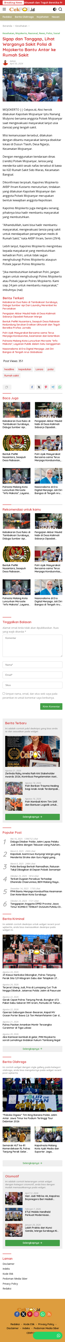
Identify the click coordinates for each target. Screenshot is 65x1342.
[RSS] (49, 1314)
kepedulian (25, 369)
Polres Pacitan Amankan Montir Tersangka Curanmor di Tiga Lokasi (27, 1026)
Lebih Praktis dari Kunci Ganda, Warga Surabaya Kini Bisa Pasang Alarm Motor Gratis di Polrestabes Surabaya (42, 1229)
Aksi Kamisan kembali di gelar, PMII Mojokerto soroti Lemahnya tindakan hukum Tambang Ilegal (31, 1038)
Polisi (49, 33)
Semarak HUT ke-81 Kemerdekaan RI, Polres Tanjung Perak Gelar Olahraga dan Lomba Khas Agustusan (16, 1148)
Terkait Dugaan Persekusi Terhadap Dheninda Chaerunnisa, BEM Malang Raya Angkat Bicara (34, 880)
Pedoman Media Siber (15, 1278)
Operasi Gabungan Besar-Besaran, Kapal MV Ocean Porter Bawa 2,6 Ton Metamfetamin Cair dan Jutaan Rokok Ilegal (32, 1014)
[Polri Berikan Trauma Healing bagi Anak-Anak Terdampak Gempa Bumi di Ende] (14, 788)
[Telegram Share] (52, 387)
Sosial (56, 33)
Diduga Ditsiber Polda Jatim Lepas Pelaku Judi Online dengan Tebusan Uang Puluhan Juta (34, 843)
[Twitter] (23, 1314)
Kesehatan (8, 33)
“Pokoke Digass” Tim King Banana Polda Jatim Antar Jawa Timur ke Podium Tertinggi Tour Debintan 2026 (30, 1118)
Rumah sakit (11, 375)
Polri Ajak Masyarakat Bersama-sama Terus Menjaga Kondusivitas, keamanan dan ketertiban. (31, 334)
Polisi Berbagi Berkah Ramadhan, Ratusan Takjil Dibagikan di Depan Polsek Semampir (35, 868)
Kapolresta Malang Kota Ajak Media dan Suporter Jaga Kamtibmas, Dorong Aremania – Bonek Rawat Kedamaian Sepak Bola (47, 1148)
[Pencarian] (60, 9)
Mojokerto (21, 33)
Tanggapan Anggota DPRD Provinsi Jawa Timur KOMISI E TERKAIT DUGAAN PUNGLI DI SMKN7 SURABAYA (35, 905)
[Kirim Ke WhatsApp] (59, 387)
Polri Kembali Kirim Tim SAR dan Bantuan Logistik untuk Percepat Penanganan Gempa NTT (41, 803)
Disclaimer (8, 1263)
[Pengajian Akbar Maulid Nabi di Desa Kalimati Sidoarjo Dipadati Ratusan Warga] (49, 410)
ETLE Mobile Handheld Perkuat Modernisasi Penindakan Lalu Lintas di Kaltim (39, 1213)
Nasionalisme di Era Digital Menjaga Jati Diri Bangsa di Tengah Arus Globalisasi (28, 350)
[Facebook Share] (32, 387)
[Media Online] (26, 9)
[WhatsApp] (42, 1314)
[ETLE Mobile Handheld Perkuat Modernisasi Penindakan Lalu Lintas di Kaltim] (14, 1214)
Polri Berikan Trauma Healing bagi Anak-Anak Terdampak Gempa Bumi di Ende (42, 787)
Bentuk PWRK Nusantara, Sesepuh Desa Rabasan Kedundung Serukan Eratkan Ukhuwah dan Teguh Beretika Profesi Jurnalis (31, 324)
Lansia (39, 369)
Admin (13, 61)
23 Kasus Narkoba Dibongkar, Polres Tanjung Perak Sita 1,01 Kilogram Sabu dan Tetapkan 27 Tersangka (30, 976)
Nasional (33, 33)
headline (9, 369)
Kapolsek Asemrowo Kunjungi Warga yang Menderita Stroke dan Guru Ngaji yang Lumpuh (35, 855)
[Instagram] (36, 1314)
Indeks (6, 1268)
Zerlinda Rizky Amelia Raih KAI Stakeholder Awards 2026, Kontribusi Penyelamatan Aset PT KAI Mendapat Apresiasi (30, 775)
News (42, 33)
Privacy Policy (10, 1283)
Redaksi (7, 1288)
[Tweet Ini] (39, 387)
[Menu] (5, 9)
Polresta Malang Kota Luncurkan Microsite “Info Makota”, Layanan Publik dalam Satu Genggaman (31, 342)
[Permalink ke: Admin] (5, 62)
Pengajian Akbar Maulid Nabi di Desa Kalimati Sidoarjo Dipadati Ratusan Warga (29, 315)
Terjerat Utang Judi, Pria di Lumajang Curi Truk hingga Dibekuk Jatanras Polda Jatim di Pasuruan (32, 989)
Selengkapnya (31, 816)
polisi (51, 369)
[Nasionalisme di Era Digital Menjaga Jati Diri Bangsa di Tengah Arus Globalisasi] (49, 476)
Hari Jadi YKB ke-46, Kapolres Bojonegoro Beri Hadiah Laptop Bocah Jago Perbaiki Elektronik (42, 1197)
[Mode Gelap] (55, 9)
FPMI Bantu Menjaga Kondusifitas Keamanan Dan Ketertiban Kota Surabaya (36, 893)
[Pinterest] (30, 1314)
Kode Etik (8, 1273)
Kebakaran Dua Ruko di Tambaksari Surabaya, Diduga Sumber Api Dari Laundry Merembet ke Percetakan (30, 305)
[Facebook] (17, 1314)
